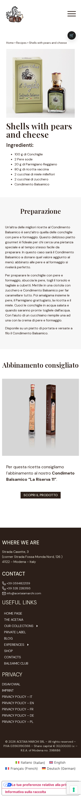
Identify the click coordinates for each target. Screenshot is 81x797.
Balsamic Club (16, 663)
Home (10, 43)
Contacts (12, 657)
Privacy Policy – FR (17, 709)
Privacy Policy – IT (17, 697)
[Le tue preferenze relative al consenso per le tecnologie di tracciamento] (74, 790)
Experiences (14, 645)
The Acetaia (13, 620)
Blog (8, 638)
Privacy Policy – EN (18, 703)
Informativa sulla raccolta (25, 792)
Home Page (13, 613)
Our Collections (18, 626)
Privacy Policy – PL (17, 722)
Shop (8, 651)
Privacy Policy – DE (18, 715)
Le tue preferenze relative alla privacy (42, 785)
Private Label (15, 632)
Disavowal (11, 684)
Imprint (8, 690)
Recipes (21, 43)
